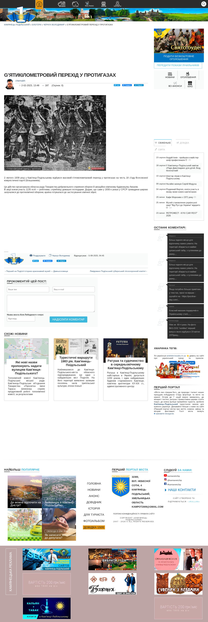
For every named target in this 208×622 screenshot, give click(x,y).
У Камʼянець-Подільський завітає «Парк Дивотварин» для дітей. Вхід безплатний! (183, 168)
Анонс (94, 496)
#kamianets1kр (174, 484)
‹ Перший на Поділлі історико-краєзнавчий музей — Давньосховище (36, 271)
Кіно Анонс (89, 4)
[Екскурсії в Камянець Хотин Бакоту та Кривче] (112, 559)
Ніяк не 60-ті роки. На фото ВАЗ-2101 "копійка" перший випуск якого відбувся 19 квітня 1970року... (184, 328)
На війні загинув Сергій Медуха (181, 184)
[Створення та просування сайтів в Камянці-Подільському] (47, 559)
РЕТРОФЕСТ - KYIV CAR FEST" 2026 (181, 214)
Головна (94, 483)
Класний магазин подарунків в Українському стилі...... (183, 310)
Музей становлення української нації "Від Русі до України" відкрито (183, 203)
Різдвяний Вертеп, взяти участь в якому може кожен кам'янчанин (182, 190)
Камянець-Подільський (17, 25)
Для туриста (94, 514)
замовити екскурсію (164, 413)
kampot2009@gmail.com (147, 506)
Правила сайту (147, 514)
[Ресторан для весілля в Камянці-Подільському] (178, 559)
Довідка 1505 (94, 527)
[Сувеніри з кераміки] (178, 584)
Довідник (93, 502)
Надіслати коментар (68, 319)
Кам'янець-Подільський (166, 404)
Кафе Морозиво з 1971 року (180, 197)
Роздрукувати (37, 255)
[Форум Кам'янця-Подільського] (103, 4)
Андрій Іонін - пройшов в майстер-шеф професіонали (182, 158)
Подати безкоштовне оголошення (179, 58)
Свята (161, 149)
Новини (94, 489)
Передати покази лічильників (178, 65)
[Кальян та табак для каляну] (47, 608)
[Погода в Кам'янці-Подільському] (75, 4)
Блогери (36, 25)
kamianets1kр (173, 476)
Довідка (184, 143)
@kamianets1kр (174, 480)
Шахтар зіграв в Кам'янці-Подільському (178, 177)
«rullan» (194, 501)
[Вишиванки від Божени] (112, 584)
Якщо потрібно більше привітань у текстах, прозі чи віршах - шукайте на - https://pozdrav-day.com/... (185, 292)
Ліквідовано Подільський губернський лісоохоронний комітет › (118, 271)
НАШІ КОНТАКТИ (182, 490)
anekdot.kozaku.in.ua (176, 356)
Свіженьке (164, 143)
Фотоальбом (94, 520)
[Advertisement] (76, 48)
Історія (94, 508)
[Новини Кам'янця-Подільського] (61, 4)
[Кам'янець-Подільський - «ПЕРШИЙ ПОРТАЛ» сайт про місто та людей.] (21, 15)
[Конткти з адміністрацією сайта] (117, 4)
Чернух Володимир (54, 25)
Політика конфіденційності (126, 514)
